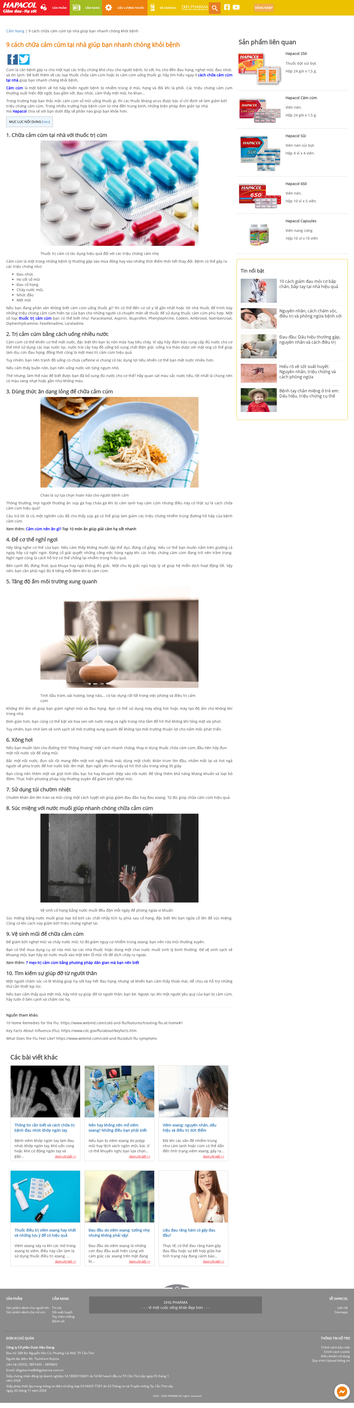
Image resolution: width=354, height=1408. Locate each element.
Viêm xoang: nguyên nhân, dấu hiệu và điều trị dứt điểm (189, 1128)
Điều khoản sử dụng (335, 1356)
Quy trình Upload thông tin (331, 1360)
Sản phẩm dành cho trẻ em (25, 1312)
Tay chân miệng (63, 1316)
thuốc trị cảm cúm (35, 318)
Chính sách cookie (337, 1352)
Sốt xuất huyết (62, 1312)
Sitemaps (341, 1312)
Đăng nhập (264, 8)
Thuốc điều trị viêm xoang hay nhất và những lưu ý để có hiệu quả (45, 1233)
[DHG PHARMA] (195, 10)
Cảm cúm (14, 87)
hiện (46, 122)
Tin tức (57, 1308)
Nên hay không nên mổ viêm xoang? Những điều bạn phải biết (118, 1128)
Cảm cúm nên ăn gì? (43, 528)
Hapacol (20, 111)
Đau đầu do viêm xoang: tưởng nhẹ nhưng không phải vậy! (119, 1233)
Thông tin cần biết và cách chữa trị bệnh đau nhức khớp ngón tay (45, 1128)
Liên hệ (342, 1308)
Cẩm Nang (15, 30)
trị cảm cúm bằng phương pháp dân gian (73, 962)
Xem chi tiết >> (65, 1156)
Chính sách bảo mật (335, 1347)
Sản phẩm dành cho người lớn (27, 1308)
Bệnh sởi (58, 1321)
